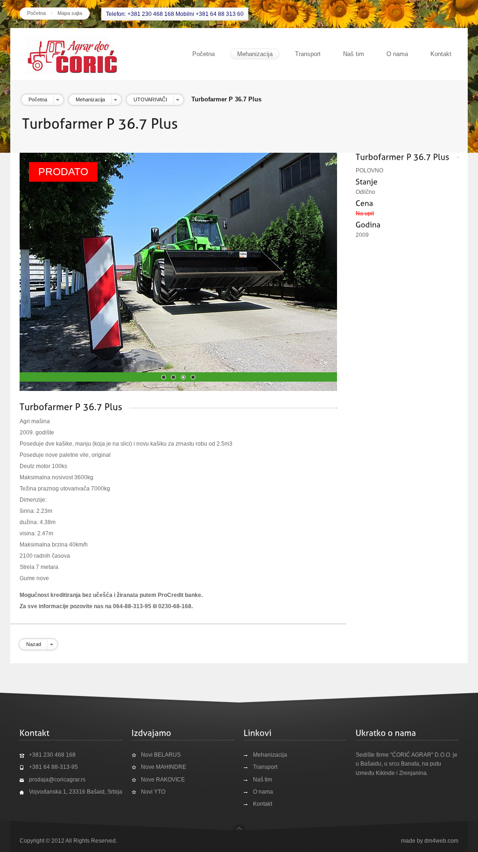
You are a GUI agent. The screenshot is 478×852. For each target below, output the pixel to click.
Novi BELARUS (161, 755)
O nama (397, 53)
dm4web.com (441, 841)
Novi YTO (153, 791)
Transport (308, 53)
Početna (36, 13)
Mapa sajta (69, 13)
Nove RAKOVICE (163, 779)
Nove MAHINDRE (163, 767)
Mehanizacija (255, 53)
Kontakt (440, 53)
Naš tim (353, 53)
